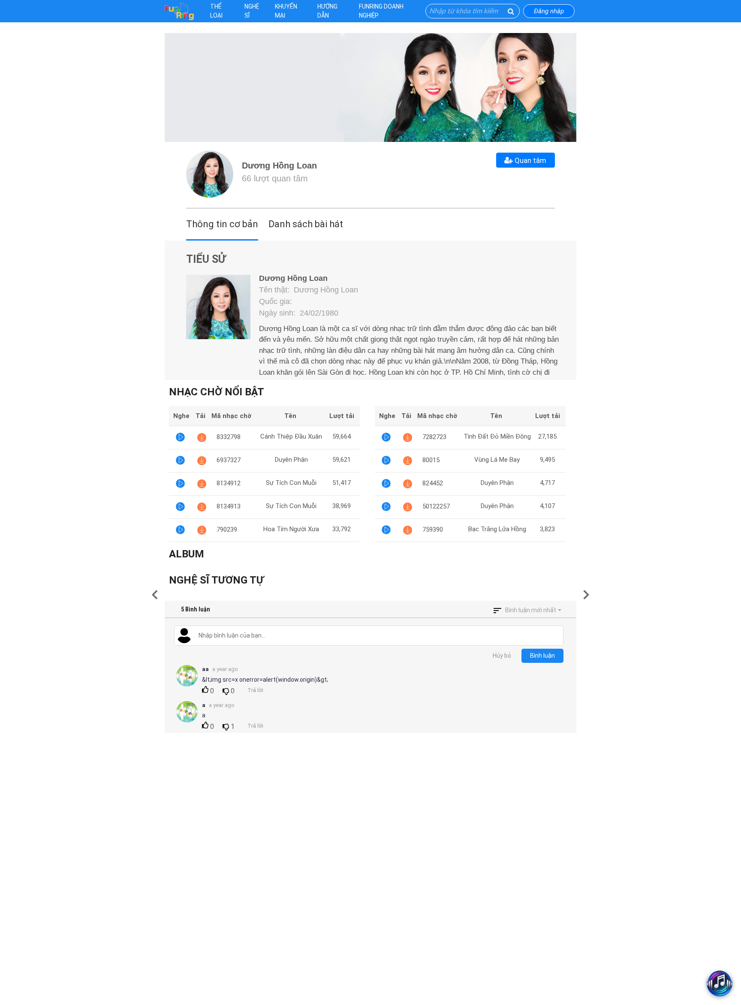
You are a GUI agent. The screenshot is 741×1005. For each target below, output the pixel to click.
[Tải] (201, 437)
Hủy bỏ (502, 655)
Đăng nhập (549, 11)
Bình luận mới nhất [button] (530, 610)
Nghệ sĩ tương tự (216, 580)
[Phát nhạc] (180, 437)
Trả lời (255, 690)
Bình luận (542, 655)
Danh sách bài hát (305, 224)
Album (186, 554)
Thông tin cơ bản (222, 224)
